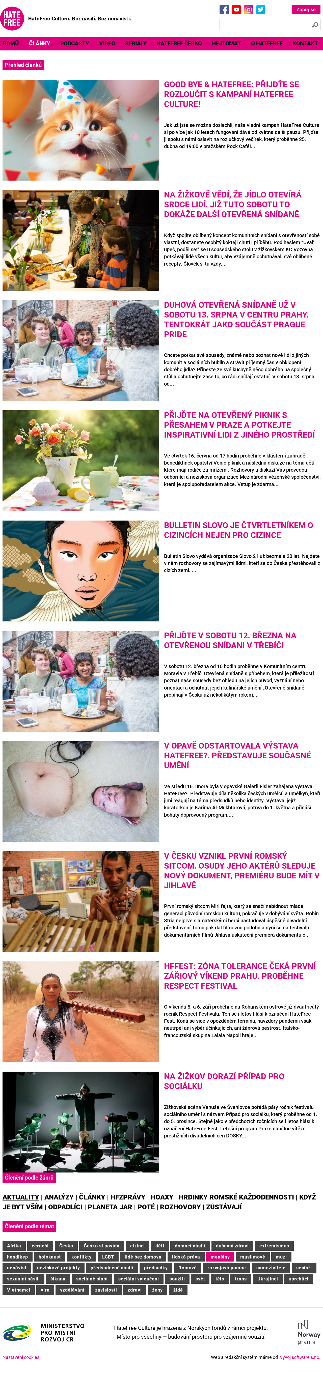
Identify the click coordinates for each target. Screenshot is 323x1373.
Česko (66, 1245)
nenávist (16, 1267)
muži (281, 1257)
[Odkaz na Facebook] (224, 9)
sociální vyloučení (138, 1278)
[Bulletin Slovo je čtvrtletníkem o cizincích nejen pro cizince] (81, 571)
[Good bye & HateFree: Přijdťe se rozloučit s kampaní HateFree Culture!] (81, 130)
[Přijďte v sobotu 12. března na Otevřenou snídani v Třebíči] (81, 681)
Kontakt (305, 43)
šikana (58, 1278)
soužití (177, 1278)
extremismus (274, 1245)
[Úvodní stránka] (65, 19)
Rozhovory (180, 1207)
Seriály (136, 43)
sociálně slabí (91, 1278)
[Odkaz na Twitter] (260, 9)
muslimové (252, 1257)
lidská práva (186, 1257)
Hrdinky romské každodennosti (236, 1197)
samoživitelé (271, 1267)
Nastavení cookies (21, 1357)
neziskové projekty (58, 1267)
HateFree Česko (179, 43)
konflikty (81, 1257)
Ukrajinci (267, 1278)
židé (178, 1290)
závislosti (106, 1290)
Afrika (14, 1245)
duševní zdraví (232, 1245)
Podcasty (74, 43)
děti (159, 1245)
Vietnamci (18, 1290)
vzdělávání (72, 1290)
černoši (40, 1245)
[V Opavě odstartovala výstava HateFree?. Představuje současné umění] (81, 791)
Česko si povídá (101, 1245)
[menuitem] (39, 43)
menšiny (220, 1257)
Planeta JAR (110, 1207)
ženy (157, 1290)
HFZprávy (128, 1197)
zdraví (135, 1290)
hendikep (17, 1257)
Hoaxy (162, 1197)
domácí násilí (190, 1245)
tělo (220, 1278)
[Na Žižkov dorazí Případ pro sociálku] (81, 1122)
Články (39, 43)
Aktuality (21, 1197)
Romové (187, 1267)
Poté (146, 1207)
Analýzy (59, 1197)
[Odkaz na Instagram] (248, 9)
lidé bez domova (143, 1257)
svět (200, 1278)
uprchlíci (299, 1278)
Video (107, 43)
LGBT (108, 1257)
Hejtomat (226, 43)
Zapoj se (306, 9)
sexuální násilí (23, 1278)
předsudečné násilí (112, 1267)
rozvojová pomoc (226, 1267)
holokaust (50, 1257)
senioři (304, 1267)
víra (45, 1290)
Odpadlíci (65, 1207)
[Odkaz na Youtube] (236, 9)
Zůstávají (224, 1207)
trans (241, 1278)
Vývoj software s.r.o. (300, 1357)
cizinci (137, 1245)
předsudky (156, 1267)
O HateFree (267, 43)
